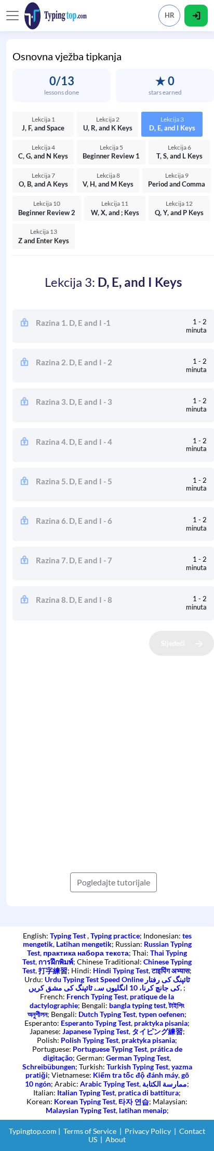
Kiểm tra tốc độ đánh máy (135, 1074)
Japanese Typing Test (95, 1031)
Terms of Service (89, 1131)
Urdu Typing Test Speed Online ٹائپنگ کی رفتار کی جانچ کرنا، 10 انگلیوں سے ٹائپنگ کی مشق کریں (109, 984)
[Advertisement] (107, 763)
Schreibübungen (48, 1066)
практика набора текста (86, 952)
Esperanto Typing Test (96, 1022)
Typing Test (68, 935)
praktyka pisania (161, 1022)
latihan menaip (143, 1110)
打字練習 (53, 970)
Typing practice (115, 935)
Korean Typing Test (84, 1101)
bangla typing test (137, 1005)
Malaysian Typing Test (81, 1110)
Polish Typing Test (89, 1040)
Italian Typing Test (86, 1092)
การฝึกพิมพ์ (55, 961)
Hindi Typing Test (121, 970)
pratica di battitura (148, 1092)
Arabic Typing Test (109, 1083)
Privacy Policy (148, 1131)
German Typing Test (137, 1057)
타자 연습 (133, 1101)
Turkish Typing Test (137, 1066)
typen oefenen (161, 1014)
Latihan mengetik (84, 944)
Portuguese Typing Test (110, 1048)
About (115, 1139)
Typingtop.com (33, 1131)
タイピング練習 (157, 1031)
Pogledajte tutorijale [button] (113, 882)
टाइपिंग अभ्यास (171, 970)
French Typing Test (96, 996)
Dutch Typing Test (107, 1014)
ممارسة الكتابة (164, 1083)
